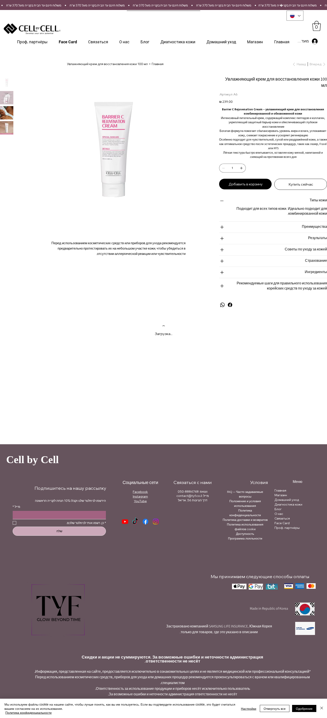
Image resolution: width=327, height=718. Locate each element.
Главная (280, 490)
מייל (16, 507)
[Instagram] (155, 521)
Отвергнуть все (275, 708)
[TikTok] (135, 521)
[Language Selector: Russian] (295, 16)
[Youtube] (125, 521)
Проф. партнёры (287, 528)
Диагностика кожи (288, 504)
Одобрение (304, 708)
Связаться (282, 518)
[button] (316, 26)
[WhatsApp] (222, 304)
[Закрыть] (321, 708)
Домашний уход (287, 500)
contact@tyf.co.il (189, 496)
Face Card (282, 523)
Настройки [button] (248, 708)
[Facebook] (230, 304)
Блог (278, 509)
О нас (279, 514)
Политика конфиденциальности (28, 712)
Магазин (281, 495)
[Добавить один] (241, 168)
